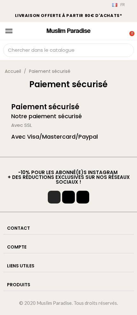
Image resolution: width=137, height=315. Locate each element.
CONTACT (18, 228)
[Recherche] (126, 50)
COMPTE (16, 247)
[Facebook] (82, 197)
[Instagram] (54, 197)
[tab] (68, 228)
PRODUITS (18, 284)
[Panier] (129, 30)
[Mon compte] (121, 30)
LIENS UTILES (20, 266)
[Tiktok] (68, 197)
